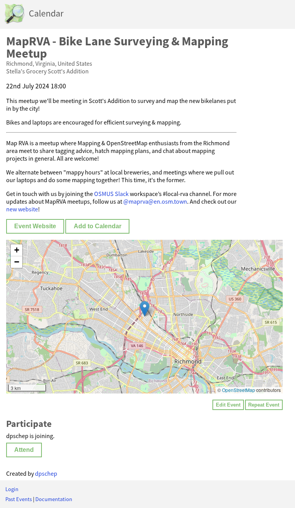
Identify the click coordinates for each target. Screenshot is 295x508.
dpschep (46, 473)
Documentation (53, 499)
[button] (144, 309)
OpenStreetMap (238, 390)
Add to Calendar (97, 226)
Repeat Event (263, 405)
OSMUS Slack (111, 194)
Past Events (18, 499)
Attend (24, 450)
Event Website (35, 226)
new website (22, 209)
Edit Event (228, 405)
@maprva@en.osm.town (155, 201)
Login (11, 489)
